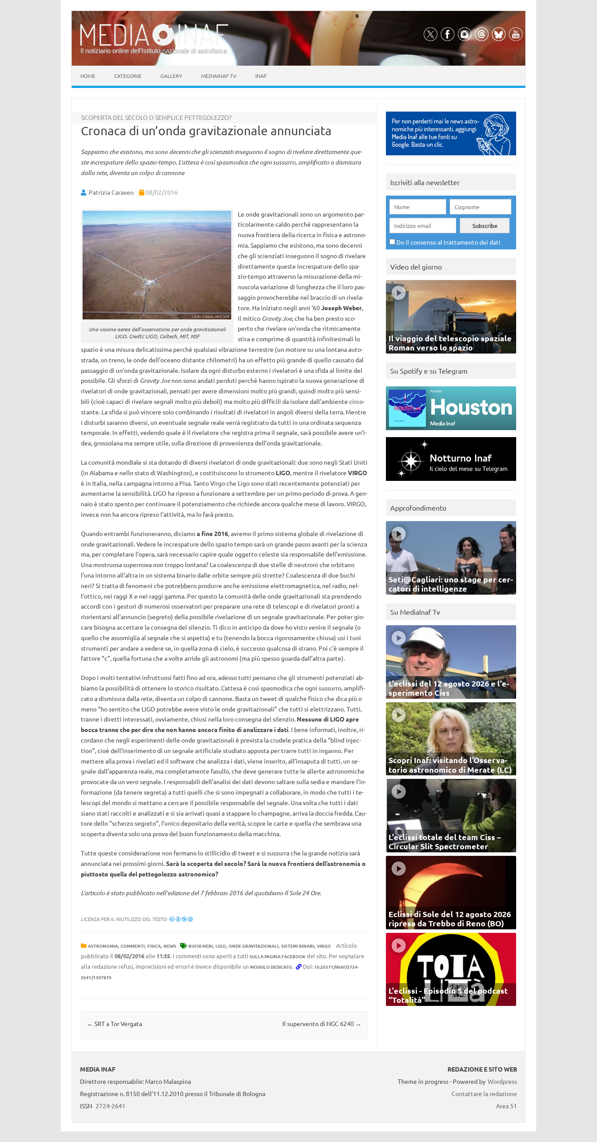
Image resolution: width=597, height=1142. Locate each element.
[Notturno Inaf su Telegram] (451, 483)
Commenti (133, 945)
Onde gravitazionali (253, 945)
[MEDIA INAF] (154, 44)
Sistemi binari (297, 945)
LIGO (220, 945)
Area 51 (506, 1106)
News (169, 945)
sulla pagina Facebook (277, 956)
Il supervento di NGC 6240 (321, 1023)
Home (87, 75)
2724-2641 (110, 1106)
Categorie (128, 75)
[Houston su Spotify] (451, 432)
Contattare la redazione (484, 1093)
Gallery (171, 75)
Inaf (261, 75)
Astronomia (103, 945)
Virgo (324, 945)
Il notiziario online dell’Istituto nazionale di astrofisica (153, 50)
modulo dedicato (271, 966)
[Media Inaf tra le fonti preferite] (451, 157)
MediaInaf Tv (218, 75)
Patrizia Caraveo (111, 192)
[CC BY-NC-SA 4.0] (181, 918)
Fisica (154, 945)
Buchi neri (200, 945)
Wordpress (502, 1081)
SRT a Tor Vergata (114, 1023)
